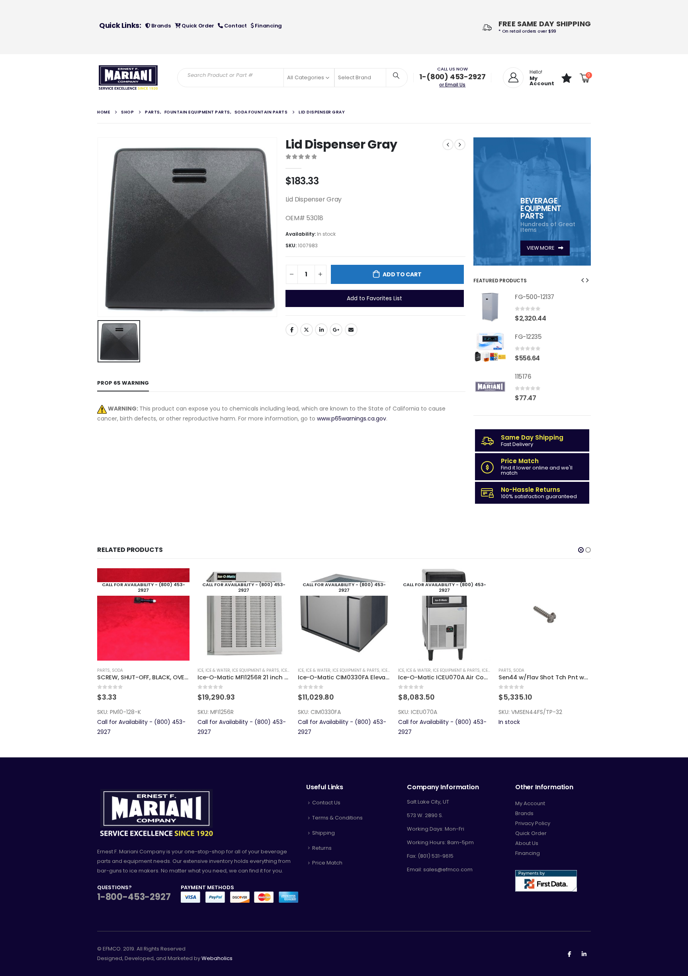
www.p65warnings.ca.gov (351, 418)
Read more (176, 581)
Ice (200, 670)
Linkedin (584, 954)
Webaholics (217, 958)
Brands (160, 25)
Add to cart (402, 274)
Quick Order (197, 25)
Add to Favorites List (374, 298)
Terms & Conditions (337, 817)
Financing (268, 25)
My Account (530, 803)
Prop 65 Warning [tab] (123, 383)
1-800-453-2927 (133, 897)
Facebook (291, 329)
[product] (490, 307)
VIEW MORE (541, 247)
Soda (117, 670)
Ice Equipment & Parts (255, 670)
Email (351, 329)
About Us (526, 843)
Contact (235, 25)
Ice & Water (217, 670)
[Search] (396, 75)
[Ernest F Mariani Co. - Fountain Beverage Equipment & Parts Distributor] (128, 77)
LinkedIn (321, 329)
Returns (322, 848)
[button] (582, 280)
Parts (103, 670)
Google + (336, 329)
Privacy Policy (532, 823)
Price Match (327, 862)
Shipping (323, 833)
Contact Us (326, 802)
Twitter (306, 329)
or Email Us (452, 84)
